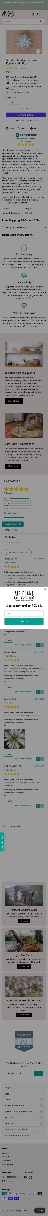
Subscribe (24, 621)
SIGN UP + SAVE (2, 842)
